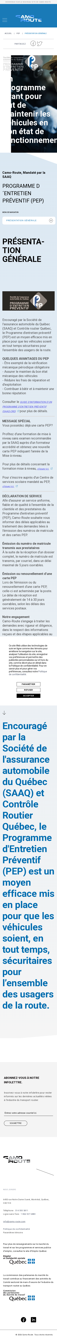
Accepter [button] (28, 696)
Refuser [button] (28, 690)
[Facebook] (23, 1320)
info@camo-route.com (14, 1221)
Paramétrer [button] (28, 684)
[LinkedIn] (33, 1320)
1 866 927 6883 (28, 1214)
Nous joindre (9, 1189)
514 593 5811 (21, 1210)
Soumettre (16, 1123)
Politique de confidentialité (16, 1229)
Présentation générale (21, 220)
